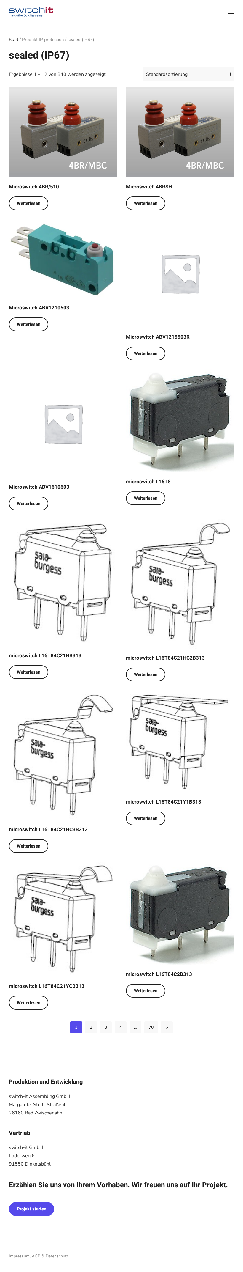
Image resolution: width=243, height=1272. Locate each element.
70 (151, 1027)
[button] (231, 12)
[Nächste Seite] (167, 1027)
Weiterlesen (28, 203)
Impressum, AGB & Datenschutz (38, 1256)
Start (13, 40)
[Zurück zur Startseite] (31, 12)
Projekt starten (31, 1209)
